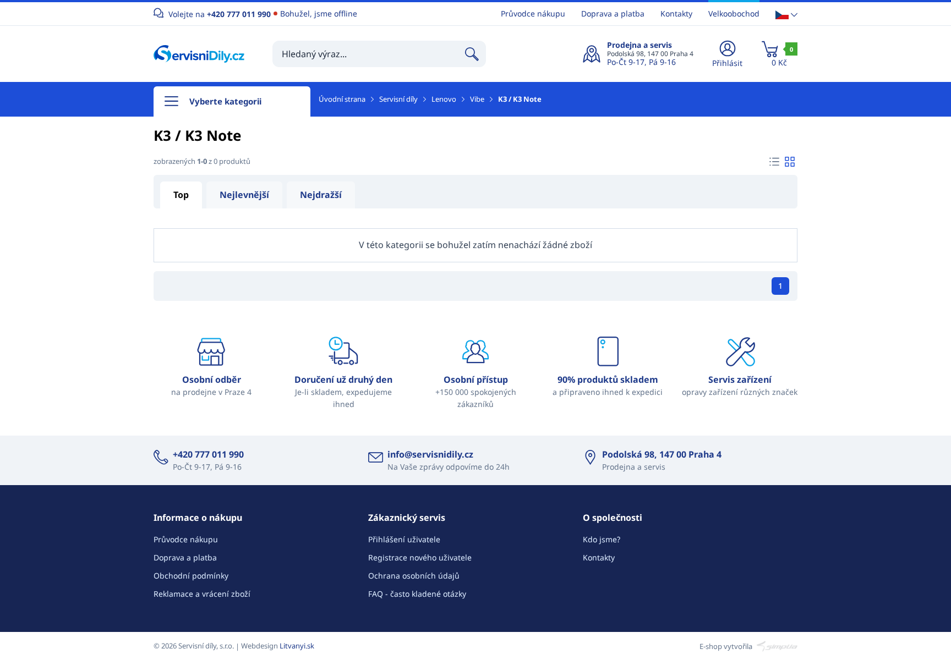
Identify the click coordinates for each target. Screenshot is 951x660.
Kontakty (676, 13)
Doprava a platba (612, 13)
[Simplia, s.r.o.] (775, 646)
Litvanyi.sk (297, 646)
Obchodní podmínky (191, 575)
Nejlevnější (244, 195)
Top (181, 195)
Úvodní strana (342, 99)
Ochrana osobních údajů (414, 575)
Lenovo (443, 99)
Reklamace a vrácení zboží (202, 593)
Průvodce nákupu (533, 13)
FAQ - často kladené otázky (417, 593)
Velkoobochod (733, 13)
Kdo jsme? (601, 539)
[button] (786, 14)
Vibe (477, 99)
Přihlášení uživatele (404, 539)
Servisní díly (398, 99)
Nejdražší (321, 195)
